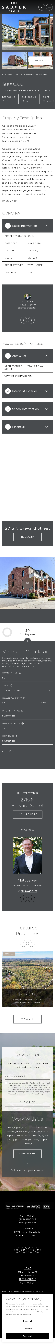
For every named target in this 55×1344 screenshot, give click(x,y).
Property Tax (11, 711)
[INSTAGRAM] (17, 1250)
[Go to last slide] (23, 320)
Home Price (10, 673)
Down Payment (12, 698)
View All (40, 60)
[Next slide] (31, 320)
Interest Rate (11, 723)
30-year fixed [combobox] (11, 690)
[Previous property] (23, 943)
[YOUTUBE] (37, 1250)
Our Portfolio (27, 1275)
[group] (27, 979)
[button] (27, 1154)
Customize (27, 1329)
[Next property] (31, 943)
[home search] (41, 7)
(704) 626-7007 (36, 1170)
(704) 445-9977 (29, 305)
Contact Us (27, 1283)
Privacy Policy (37, 1094)
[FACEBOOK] (31, 1250)
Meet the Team (27, 1272)
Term (5, 685)
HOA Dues (8, 736)
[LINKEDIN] (24, 1250)
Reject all (27, 1321)
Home (27, 1268)
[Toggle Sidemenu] (49, 7)
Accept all (27, 1336)
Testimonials (27, 1279)
